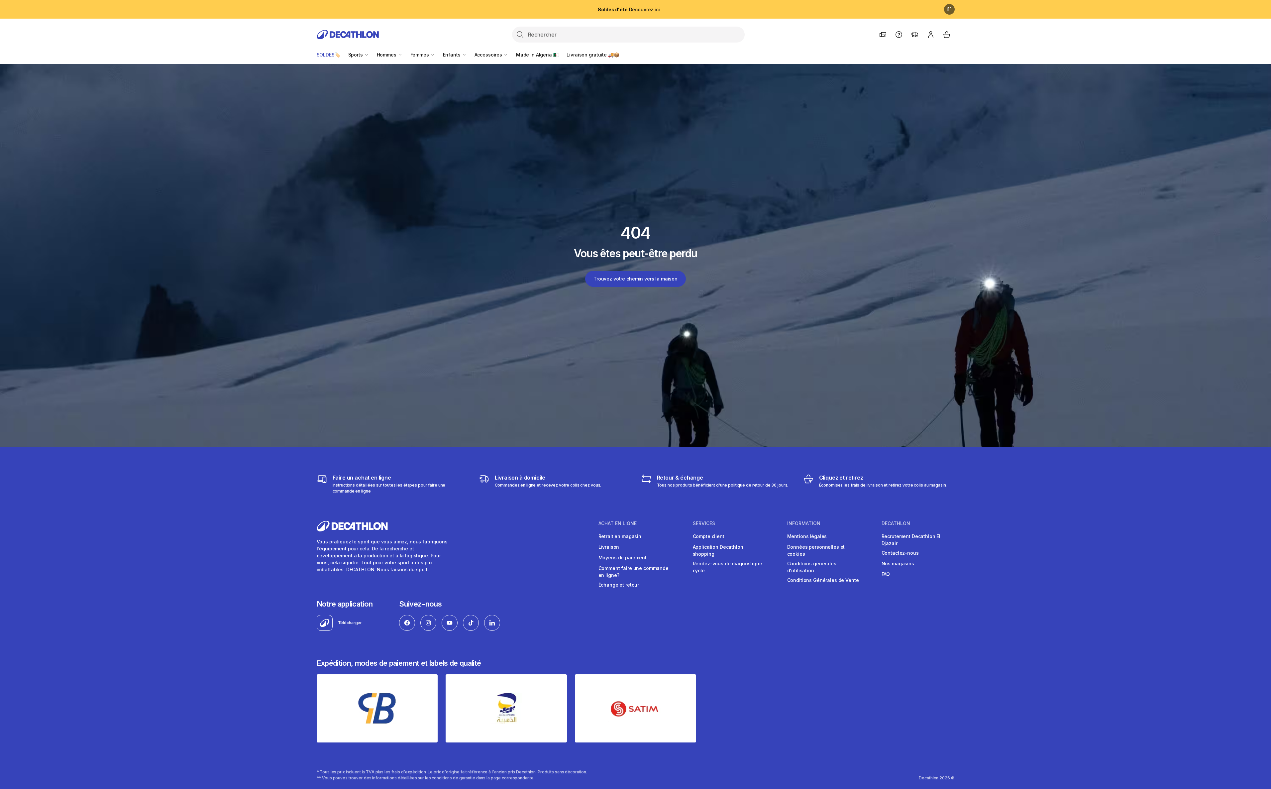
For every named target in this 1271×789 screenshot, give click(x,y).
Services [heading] (704, 523)
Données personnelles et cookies (816, 550)
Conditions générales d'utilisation (811, 567)
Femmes (420, 54)
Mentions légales (807, 536)
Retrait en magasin (619, 536)
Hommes (387, 54)
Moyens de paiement (622, 557)
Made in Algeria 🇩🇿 (537, 54)
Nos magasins (898, 563)
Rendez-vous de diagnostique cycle (727, 567)
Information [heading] (803, 523)
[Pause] (949, 9)
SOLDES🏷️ (328, 54)
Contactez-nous (900, 553)
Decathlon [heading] (896, 523)
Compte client (708, 536)
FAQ (886, 574)
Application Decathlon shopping (718, 550)
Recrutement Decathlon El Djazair (911, 539)
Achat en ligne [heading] (617, 523)
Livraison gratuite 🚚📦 (593, 54)
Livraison (608, 547)
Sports (356, 54)
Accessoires (489, 54)
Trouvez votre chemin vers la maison (635, 279)
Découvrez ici (629, 9)
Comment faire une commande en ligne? (633, 571)
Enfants (452, 54)
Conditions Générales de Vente (823, 580)
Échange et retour (618, 585)
